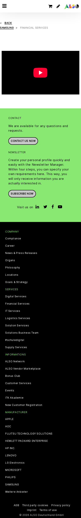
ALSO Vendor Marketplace (23, 368)
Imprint (31, 510)
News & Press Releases (21, 253)
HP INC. (10, 448)
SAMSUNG (12, 484)
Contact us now (23, 140)
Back (8, 22)
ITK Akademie (14, 397)
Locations (11, 274)
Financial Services (17, 303)
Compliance (13, 238)
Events (9, 390)
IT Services (12, 311)
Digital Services (16, 296)
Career (10, 245)
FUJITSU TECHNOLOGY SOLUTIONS (29, 433)
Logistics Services (17, 318)
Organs (10, 260)
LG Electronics (15, 462)
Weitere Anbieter (16, 491)
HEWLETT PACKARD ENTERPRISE (26, 441)
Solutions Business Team (22, 332)
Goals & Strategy (16, 282)
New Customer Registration (23, 405)
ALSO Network (15, 361)
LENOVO (11, 455)
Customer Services (18, 383)
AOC (8, 426)
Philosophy (12, 267)
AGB (16, 505)
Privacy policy (60, 505)
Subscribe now (22, 193)
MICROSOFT (13, 470)
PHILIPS (10, 477)
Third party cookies (35, 505)
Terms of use (48, 510)
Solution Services (17, 325)
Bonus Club (12, 376)
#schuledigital (14, 340)
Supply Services (16, 347)
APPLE (9, 419)
